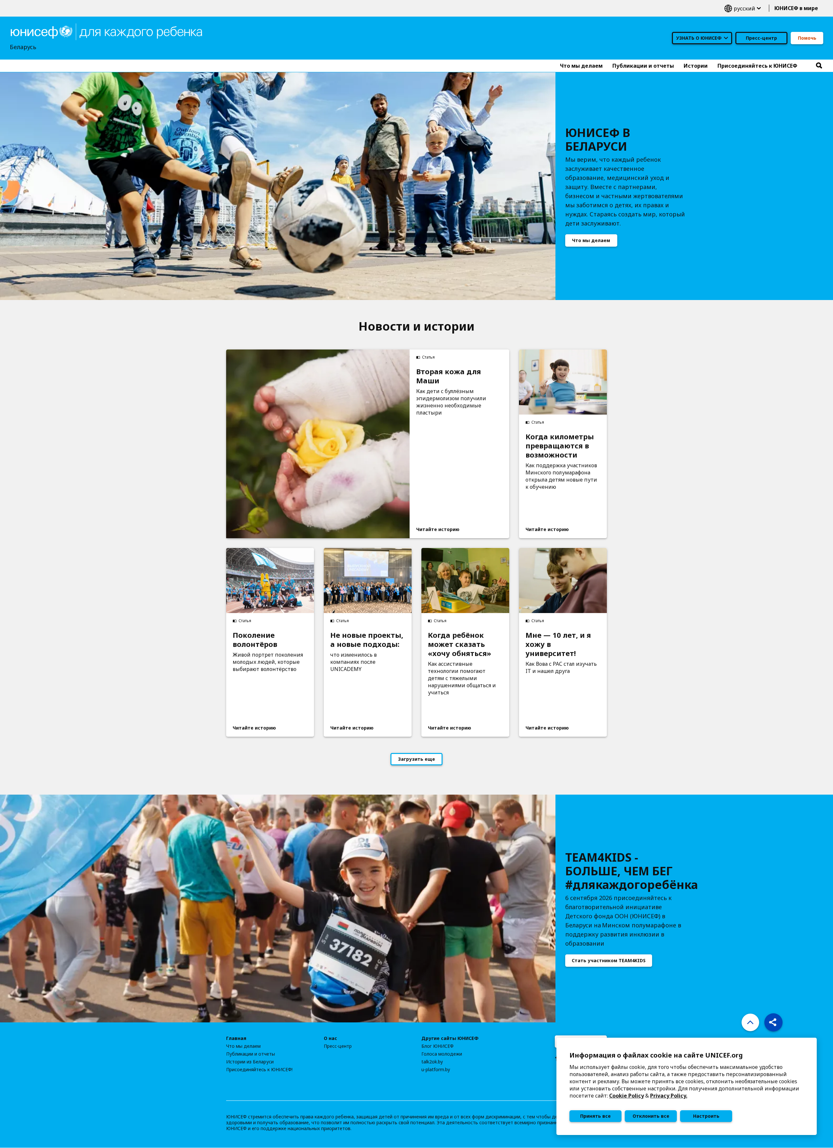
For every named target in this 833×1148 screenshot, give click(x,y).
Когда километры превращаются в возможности (560, 445)
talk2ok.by (432, 1062)
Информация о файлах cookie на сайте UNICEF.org (656, 1055)
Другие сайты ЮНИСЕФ (450, 1038)
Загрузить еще (416, 759)
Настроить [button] (706, 1116)
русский (742, 8)
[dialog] (686, 1086)
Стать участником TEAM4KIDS (609, 960)
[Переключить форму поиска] (819, 66)
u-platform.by (435, 1070)
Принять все (595, 1116)
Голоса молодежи (441, 1054)
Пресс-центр (761, 38)
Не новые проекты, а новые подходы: (366, 639)
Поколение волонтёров (255, 639)
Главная (236, 1038)
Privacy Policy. (668, 1095)
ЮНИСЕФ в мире (796, 8)
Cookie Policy (626, 1095)
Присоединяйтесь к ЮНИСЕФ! (259, 1070)
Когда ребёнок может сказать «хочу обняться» (459, 644)
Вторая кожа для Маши (448, 376)
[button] (773, 1022)
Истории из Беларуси (250, 1062)
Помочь (807, 38)
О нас (330, 1038)
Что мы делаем (591, 240)
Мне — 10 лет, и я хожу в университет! (558, 644)
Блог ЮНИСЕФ (437, 1046)
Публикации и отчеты (250, 1054)
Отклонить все (651, 1116)
